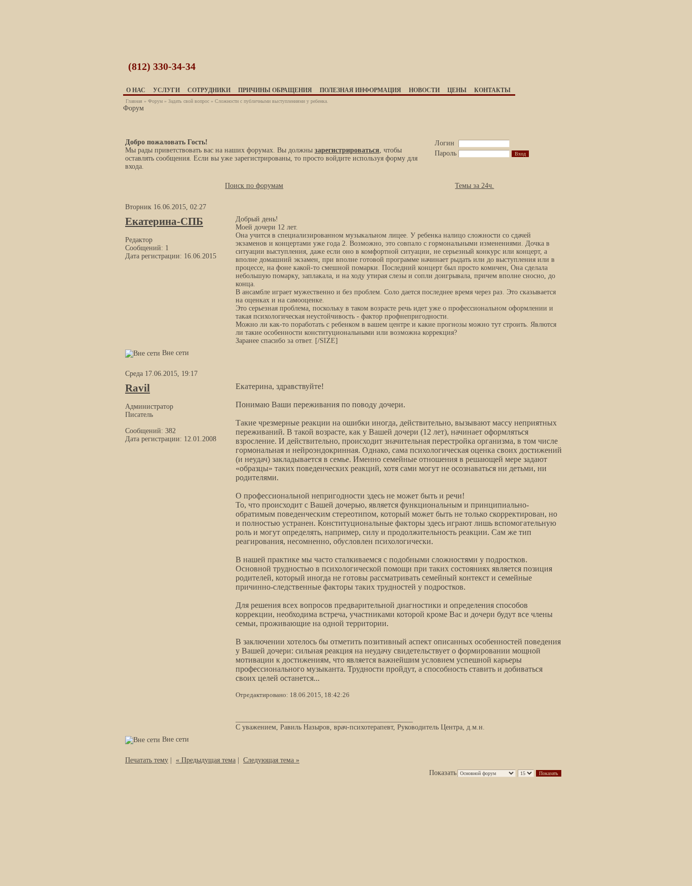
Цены (457, 90)
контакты (492, 90)
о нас (135, 90)
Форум (155, 101)
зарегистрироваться (347, 150)
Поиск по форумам (254, 185)
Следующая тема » (271, 760)
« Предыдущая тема (206, 760)
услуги (166, 90)
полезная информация (360, 90)
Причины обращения (275, 90)
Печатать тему (146, 760)
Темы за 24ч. (474, 185)
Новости (424, 90)
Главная (134, 101)
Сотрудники (208, 90)
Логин (444, 143)
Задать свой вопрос (188, 101)
